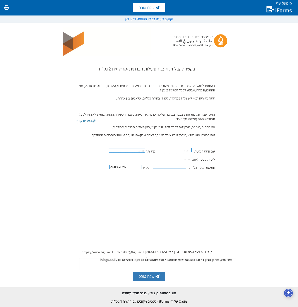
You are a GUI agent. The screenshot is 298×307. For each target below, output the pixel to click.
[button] (86, 121)
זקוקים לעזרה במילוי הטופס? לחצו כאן (149, 19)
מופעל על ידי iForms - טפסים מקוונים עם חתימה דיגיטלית (149, 301)
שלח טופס (147, 7)
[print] (6, 7)
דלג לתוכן (287, 29)
